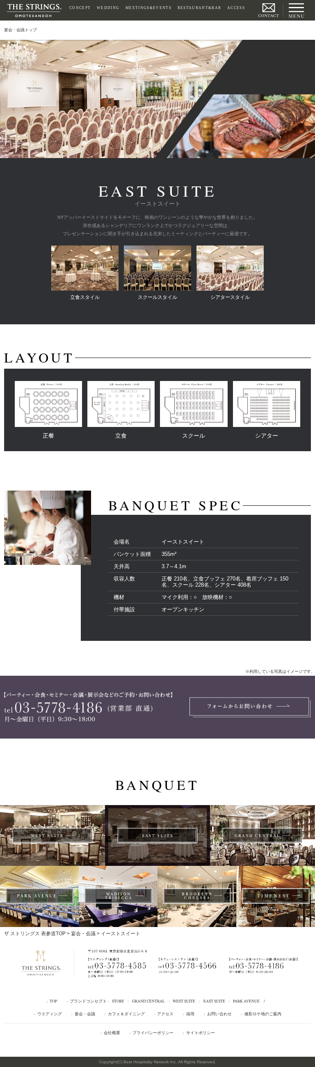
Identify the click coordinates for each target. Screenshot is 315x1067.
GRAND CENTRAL (148, 1001)
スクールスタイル (157, 297)
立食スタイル (85, 297)
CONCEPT (80, 8)
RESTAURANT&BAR (199, 8)
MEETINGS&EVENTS (148, 8)
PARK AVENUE (246, 1001)
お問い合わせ (219, 1014)
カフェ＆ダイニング (126, 1014)
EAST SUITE (214, 1001)
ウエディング (49, 1014)
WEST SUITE (184, 1001)
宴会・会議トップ (20, 30)
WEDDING (108, 8)
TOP (53, 1001)
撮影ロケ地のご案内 (262, 1014)
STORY (118, 1001)
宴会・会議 (83, 933)
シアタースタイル (230, 297)
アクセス (165, 1014)
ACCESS (236, 8)
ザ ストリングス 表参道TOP (35, 933)
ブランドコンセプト (88, 1001)
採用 (190, 1014)
